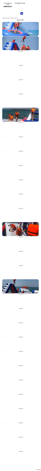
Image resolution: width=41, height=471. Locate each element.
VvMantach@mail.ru (34, 4)
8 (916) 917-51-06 (20, 3)
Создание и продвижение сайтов (32, 469)
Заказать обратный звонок (32, 8)
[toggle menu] (21, 13)
